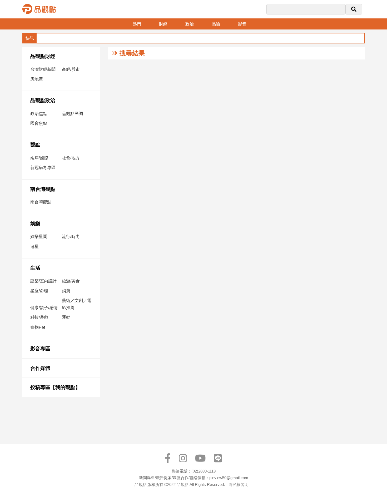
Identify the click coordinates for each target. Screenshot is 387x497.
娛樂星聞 (38, 236)
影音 (242, 24)
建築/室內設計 (43, 281)
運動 (66, 317)
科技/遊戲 (39, 317)
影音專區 (40, 348)
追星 (34, 246)
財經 (163, 24)
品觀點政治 (42, 100)
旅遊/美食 (71, 281)
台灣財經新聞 (43, 69)
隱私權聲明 (239, 484)
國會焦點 (38, 123)
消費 (66, 291)
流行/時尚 (71, 236)
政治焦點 (38, 113)
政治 (189, 24)
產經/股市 (71, 69)
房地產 (36, 79)
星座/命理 (39, 291)
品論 (216, 24)
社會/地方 (71, 158)
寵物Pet (37, 327)
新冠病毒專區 (43, 167)
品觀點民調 (72, 113)
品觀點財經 (42, 56)
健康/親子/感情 (44, 307)
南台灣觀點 (42, 189)
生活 (35, 268)
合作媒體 (40, 368)
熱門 (137, 24)
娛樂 (35, 223)
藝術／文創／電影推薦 (76, 304)
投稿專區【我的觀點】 (55, 387)
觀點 (35, 144)
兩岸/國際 (39, 158)
